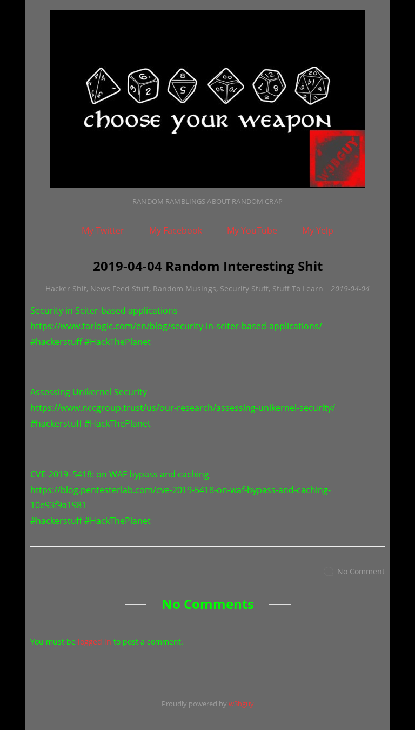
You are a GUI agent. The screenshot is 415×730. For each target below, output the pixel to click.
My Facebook (175, 230)
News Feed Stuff (119, 288)
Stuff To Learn (297, 288)
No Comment (361, 571)
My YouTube (252, 230)
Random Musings (184, 288)
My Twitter (103, 230)
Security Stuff (244, 288)
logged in (94, 641)
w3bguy (241, 703)
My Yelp (317, 230)
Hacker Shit (65, 288)
